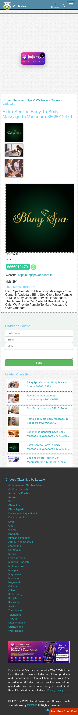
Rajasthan (14, 602)
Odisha (12, 586)
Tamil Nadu (15, 610)
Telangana (14, 614)
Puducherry (15, 594)
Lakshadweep (16, 557)
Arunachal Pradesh (19, 493)
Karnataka (14, 549)
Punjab (12, 598)
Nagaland (14, 582)
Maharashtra (16, 566)
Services (19, 100)
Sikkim (12, 606)
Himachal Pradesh (19, 537)
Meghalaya (15, 574)
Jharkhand (14, 545)
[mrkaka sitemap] (48, 709)
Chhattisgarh (16, 509)
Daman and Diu (17, 517)
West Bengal (15, 630)
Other (11, 590)
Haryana (13, 533)
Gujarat (56, 100)
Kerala (12, 553)
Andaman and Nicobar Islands (26, 485)
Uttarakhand (15, 626)
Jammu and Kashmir (20, 541)
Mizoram (13, 578)
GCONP (31, 705)
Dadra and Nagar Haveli (22, 513)
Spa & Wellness (37, 100)
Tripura (12, 618)
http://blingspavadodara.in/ (35, 275)
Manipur (13, 570)
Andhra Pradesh (18, 489)
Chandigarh (15, 505)
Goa (10, 525)
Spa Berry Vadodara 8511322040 (47, 408)
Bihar (11, 501)
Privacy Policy (55, 690)
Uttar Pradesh (16, 622)
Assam (12, 497)
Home (6, 100)
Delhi (11, 521)
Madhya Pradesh (18, 561)
